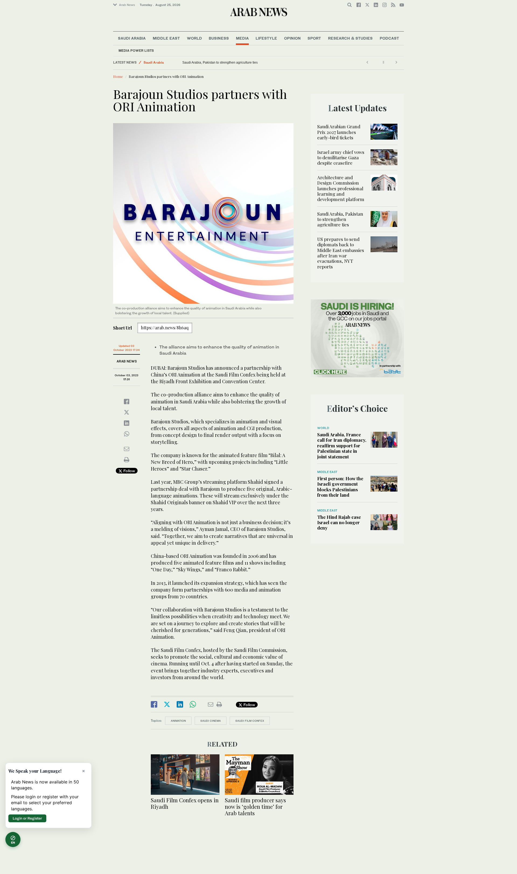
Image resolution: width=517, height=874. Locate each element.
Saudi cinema (210, 720)
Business (219, 38)
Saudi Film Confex (249, 720)
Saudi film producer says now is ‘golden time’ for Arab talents (255, 806)
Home (118, 76)
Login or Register (27, 818)
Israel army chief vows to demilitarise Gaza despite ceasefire (340, 157)
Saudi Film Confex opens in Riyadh (185, 803)
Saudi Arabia (132, 38)
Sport (314, 38)
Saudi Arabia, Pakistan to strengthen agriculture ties (220, 62)
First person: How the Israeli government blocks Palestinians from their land (340, 486)
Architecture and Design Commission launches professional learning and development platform (340, 188)
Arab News (127, 5)
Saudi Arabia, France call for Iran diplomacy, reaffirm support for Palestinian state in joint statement (341, 445)
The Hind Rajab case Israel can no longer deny (339, 522)
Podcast (389, 38)
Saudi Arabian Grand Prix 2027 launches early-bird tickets (338, 131)
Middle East (166, 38)
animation (178, 720)
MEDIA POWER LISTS (136, 51)
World (194, 38)
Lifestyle (266, 38)
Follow (128, 470)
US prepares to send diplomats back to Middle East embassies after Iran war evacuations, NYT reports (340, 253)
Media (242, 38)
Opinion (292, 38)
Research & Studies (350, 38)
